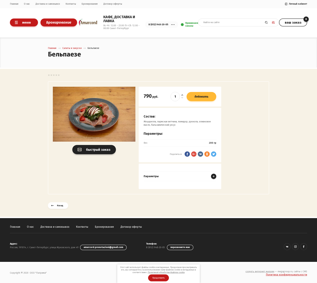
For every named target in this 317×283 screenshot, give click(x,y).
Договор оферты (112, 4)
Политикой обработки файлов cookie (166, 272)
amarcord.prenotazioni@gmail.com (103, 247)
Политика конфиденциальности (286, 274)
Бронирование (90, 4)
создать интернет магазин (260, 271)
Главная (14, 4)
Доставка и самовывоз (47, 4)
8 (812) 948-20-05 (155, 247)
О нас (27, 4)
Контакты (71, 4)
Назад (60, 205)
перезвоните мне (180, 247)
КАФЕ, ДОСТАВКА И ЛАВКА (119, 19)
